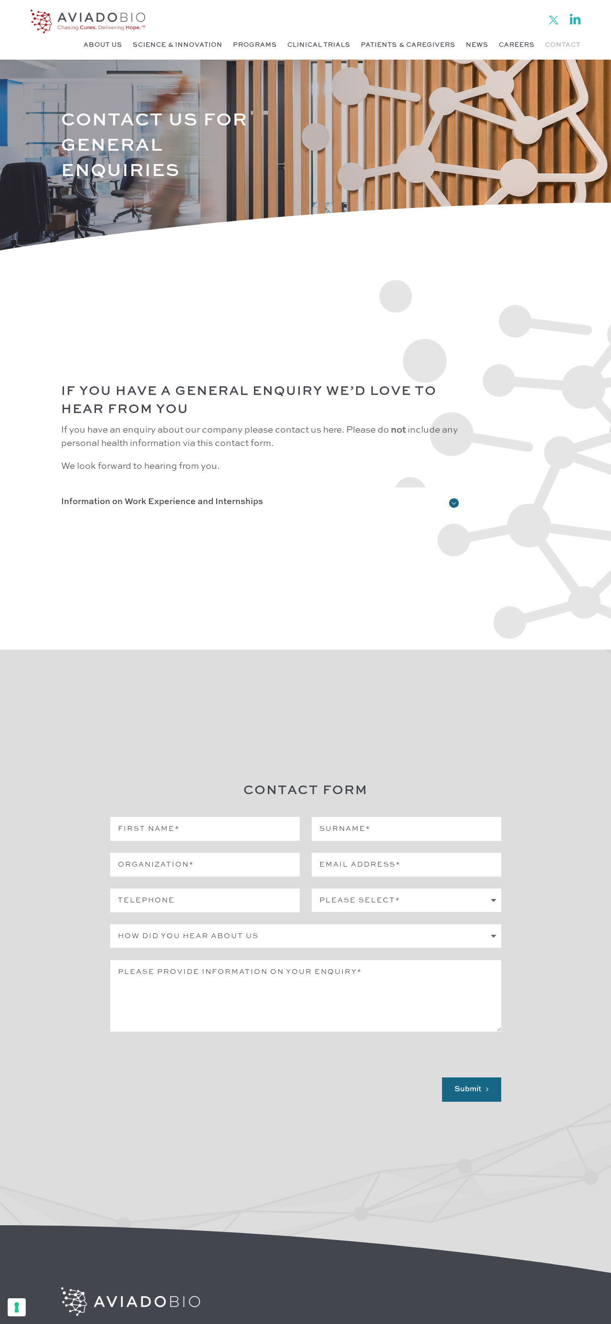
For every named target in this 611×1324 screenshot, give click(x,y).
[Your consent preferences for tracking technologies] (17, 1307)
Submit (467, 1089)
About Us (103, 45)
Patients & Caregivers (408, 45)
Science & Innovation (177, 45)
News (477, 45)
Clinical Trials (318, 45)
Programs (255, 45)
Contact (562, 45)
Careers (517, 45)
